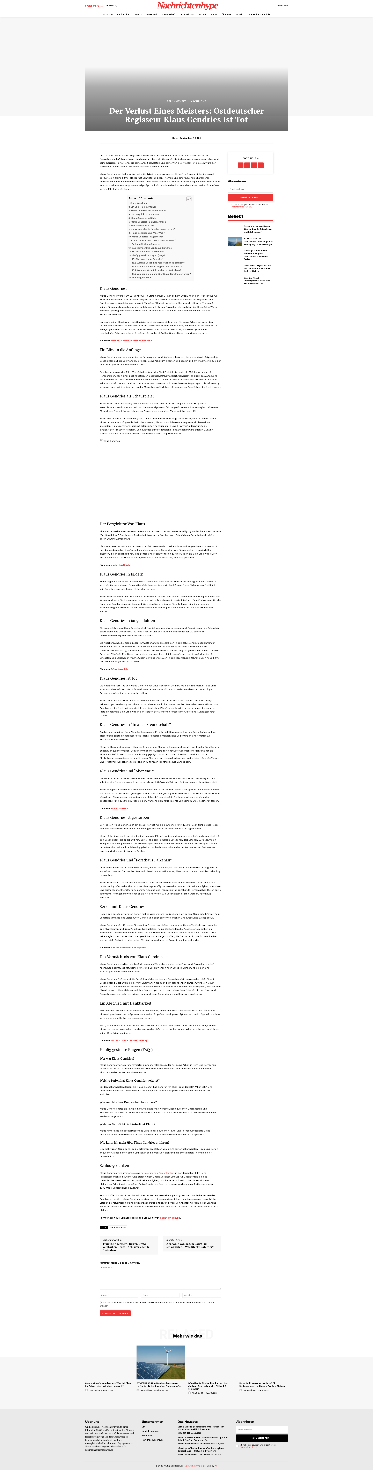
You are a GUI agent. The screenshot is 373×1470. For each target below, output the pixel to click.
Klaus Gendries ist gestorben (147, 236)
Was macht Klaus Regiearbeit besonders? (159, 266)
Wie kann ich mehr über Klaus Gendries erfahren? (164, 274)
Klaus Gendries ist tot (143, 225)
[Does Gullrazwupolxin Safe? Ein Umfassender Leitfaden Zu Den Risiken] (234, 268)
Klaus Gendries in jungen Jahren (148, 222)
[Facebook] (240, 165)
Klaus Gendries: (138, 203)
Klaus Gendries (118, 1227)
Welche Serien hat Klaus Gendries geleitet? (160, 262)
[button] (112, 6)
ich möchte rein (249, 198)
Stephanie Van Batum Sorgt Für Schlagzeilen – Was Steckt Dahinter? (189, 1245)
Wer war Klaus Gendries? (149, 259)
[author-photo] (87, 1390)
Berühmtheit (176, 101)
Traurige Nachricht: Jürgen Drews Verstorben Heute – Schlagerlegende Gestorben (126, 1247)
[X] (247, 165)
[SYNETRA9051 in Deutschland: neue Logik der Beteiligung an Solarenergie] (234, 241)
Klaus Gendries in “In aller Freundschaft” (153, 229)
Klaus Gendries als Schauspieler (148, 210)
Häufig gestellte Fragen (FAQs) (148, 255)
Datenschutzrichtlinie (241, 207)
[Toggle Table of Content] (187, 198)
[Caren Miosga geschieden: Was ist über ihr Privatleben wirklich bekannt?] (234, 229)
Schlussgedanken (141, 277)
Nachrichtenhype (193, 1466)
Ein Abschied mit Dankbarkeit (148, 251)
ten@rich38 (94, 1390)
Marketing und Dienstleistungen (193, 1444)
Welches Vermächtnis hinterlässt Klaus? (159, 270)
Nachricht (198, 101)
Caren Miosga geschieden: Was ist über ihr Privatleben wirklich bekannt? (258, 229)
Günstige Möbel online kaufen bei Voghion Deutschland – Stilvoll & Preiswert (256, 254)
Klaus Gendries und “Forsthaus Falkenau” (153, 240)
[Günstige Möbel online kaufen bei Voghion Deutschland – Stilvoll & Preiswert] (234, 254)
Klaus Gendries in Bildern (144, 218)
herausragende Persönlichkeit (157, 1173)
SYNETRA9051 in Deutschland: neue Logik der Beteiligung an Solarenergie (258, 241)
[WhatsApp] (261, 165)
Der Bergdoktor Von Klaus (145, 214)
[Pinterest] (254, 165)
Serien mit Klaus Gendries (146, 244)
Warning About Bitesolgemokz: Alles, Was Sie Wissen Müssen (257, 280)
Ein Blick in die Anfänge (143, 207)
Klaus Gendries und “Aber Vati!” (148, 233)
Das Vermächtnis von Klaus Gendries (152, 248)
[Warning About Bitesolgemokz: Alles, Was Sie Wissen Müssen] (234, 280)
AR (216, 1466)
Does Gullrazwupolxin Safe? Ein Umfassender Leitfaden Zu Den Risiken (258, 268)
